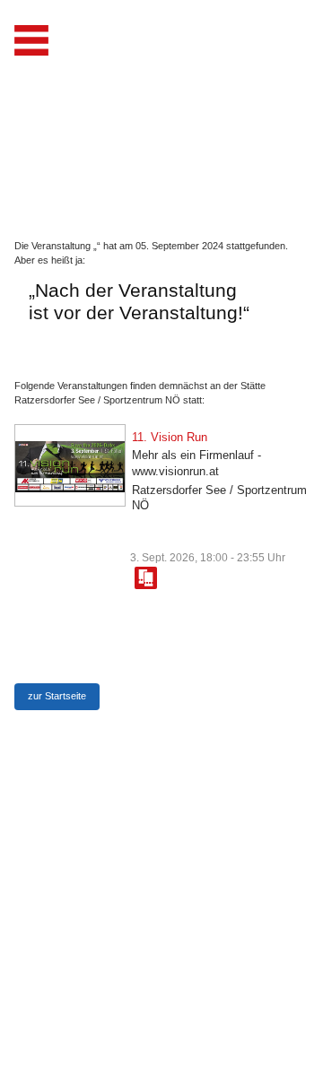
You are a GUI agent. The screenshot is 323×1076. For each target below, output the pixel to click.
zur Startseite (57, 695)
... (146, 578)
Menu (31, 40)
